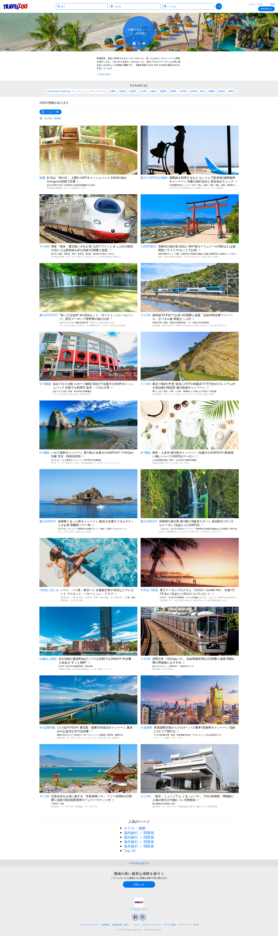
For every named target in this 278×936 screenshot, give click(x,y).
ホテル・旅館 (135, 828)
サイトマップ (184, 924)
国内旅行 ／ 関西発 (139, 837)
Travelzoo (15, 6)
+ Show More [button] (104, 74)
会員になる (139, 884)
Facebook (135, 917)
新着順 (57, 118)
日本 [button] (272, 4)
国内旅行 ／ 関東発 (139, 832)
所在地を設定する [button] (140, 863)
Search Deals (219, 6)
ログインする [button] (255, 4)
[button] (134, 43)
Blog (196, 924)
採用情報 (105, 924)
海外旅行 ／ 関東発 (139, 841)
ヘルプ (136, 924)
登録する (266, 8)
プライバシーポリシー (151, 924)
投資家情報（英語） (121, 924)
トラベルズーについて (88, 924)
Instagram (142, 917)
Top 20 (129, 850)
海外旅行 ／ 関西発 (139, 846)
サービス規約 (170, 924)
